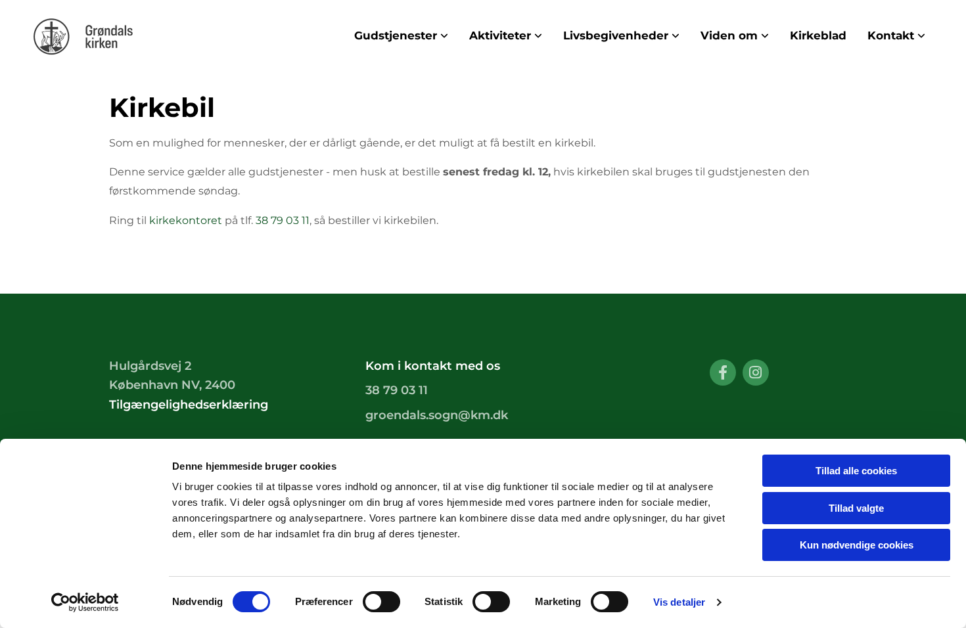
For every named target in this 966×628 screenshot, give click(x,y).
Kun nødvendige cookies (856, 544)
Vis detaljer (679, 602)
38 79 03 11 (283, 220)
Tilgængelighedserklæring (188, 404)
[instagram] (756, 372)
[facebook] (723, 372)
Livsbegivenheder (615, 35)
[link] (401, 36)
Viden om (729, 35)
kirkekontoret (185, 220)
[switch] (381, 601)
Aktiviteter (500, 35)
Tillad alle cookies (856, 470)
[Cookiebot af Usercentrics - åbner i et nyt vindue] (85, 602)
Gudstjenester (395, 35)
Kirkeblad (818, 35)
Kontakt (890, 35)
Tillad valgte (856, 508)
